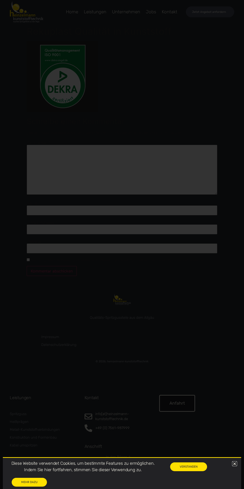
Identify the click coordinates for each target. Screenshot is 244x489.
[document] (122, 244)
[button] (234, 463)
